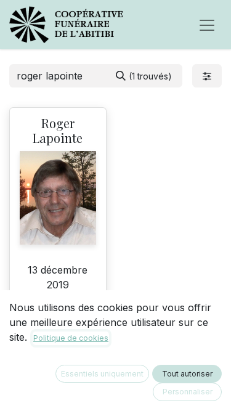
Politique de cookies (70, 338)
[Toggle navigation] (207, 24)
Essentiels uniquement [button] (102, 373)
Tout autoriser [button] (187, 373)
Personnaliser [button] (188, 391)
